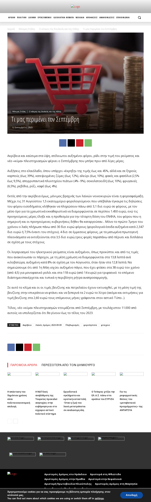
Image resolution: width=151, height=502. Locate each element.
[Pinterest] (79, 143)
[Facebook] (62, 143)
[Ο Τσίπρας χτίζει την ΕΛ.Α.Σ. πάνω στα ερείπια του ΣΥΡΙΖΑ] (103, 380)
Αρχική (11, 29)
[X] (71, 143)
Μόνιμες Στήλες (27, 29)
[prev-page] (9, 421)
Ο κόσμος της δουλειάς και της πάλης (59, 29)
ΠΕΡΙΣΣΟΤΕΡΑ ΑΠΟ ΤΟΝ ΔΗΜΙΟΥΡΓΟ (68, 365)
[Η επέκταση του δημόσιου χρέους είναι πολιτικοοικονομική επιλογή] (19, 380)
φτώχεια (105, 325)
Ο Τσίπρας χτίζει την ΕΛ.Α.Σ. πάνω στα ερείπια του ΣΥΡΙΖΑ (103, 395)
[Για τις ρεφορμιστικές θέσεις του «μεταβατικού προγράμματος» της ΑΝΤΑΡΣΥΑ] (132, 380)
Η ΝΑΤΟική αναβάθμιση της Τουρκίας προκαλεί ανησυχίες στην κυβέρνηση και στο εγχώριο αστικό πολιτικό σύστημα (46, 402)
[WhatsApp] (88, 143)
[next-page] (15, 421)
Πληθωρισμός (72, 325)
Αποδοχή (131, 495)
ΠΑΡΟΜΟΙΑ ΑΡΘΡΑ (23, 365)
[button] (139, 17)
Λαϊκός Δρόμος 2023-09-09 (49, 325)
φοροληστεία (90, 325)
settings (99, 498)
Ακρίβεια (27, 325)
